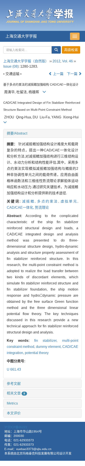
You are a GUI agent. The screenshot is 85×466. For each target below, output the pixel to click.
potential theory (37, 353)
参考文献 (14, 383)
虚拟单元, (69, 201)
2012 (56, 61)
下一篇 (72, 74)
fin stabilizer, (48, 340)
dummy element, (49, 347)
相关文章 (16, 393)
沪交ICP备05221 (15, 427)
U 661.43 (14, 369)
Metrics (12, 403)
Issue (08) (11, 66)
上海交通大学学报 (21, 36)
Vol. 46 (67, 61)
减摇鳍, (29, 201)
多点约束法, (49, 201)
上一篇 (57, 74)
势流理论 (42, 207)
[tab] (42, 133)
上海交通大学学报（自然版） (26, 61)
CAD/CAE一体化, (21, 207)
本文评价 (14, 413)
